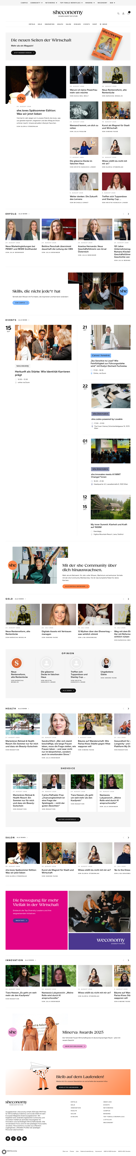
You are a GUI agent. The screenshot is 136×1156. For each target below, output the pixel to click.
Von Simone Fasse (110, 131)
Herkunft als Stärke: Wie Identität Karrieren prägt (42, 373)
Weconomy (102, 3)
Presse (72, 1151)
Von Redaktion (12, 750)
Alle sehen (23, 214)
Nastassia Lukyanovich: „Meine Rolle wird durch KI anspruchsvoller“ (110, 799)
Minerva (89, 3)
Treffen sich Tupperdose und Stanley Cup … (114, 197)
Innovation (49, 24)
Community (35, 3)
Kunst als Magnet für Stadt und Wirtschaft (116, 126)
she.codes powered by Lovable (106, 419)
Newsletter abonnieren (68, 1087)
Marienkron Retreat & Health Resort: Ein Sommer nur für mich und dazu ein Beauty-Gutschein (22, 744)
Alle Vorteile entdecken (75, 586)
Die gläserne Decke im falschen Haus (81, 162)
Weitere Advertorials (67, 819)
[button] (128, 214)
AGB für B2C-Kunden (124, 1151)
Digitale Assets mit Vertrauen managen (56, 632)
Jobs (77, 1151)
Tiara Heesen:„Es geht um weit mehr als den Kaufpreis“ (82, 798)
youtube (24, 1138)
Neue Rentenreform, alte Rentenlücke (114, 91)
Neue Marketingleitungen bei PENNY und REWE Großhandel (21, 247)
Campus (24, 3)
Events (87, 24)
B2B (111, 3)
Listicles (107, 1119)
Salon (68, 24)
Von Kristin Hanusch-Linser (83, 167)
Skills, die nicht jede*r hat (36, 291)
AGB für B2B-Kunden (110, 1151)
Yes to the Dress (122, 870)
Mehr (105, 24)
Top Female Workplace (70, 3)
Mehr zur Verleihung (74, 1046)
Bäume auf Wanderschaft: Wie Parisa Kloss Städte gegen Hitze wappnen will (94, 744)
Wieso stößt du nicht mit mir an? (114, 162)
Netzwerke (50, 3)
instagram (13, 1138)
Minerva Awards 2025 (83, 1032)
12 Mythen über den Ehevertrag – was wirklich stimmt (95, 632)
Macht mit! (20, 920)
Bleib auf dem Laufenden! (80, 1077)
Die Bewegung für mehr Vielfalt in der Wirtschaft (36, 902)
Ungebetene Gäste (107, 673)
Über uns (107, 1102)
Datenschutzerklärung (86, 1151)
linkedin (19, 1138)
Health (60, 24)
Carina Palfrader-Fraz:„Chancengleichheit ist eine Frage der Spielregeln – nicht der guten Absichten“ (53, 800)
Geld (40, 24)
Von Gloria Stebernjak (27, 126)
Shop (95, 24)
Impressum (98, 1151)
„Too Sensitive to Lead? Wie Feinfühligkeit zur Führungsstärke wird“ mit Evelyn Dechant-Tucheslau (109, 363)
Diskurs (77, 24)
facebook (8, 1138)
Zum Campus (20, 303)
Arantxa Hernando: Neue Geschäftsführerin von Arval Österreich (92, 249)
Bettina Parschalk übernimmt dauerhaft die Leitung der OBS (57, 247)
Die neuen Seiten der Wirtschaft (41, 40)
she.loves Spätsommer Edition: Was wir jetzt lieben (36, 112)
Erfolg (32, 24)
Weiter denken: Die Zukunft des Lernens (83, 197)
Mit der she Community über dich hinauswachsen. (89, 567)
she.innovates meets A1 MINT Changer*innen (106, 475)
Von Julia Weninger (15, 252)
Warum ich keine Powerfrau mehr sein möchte (83, 91)
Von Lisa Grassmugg (87, 637)
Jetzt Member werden (23, 53)
